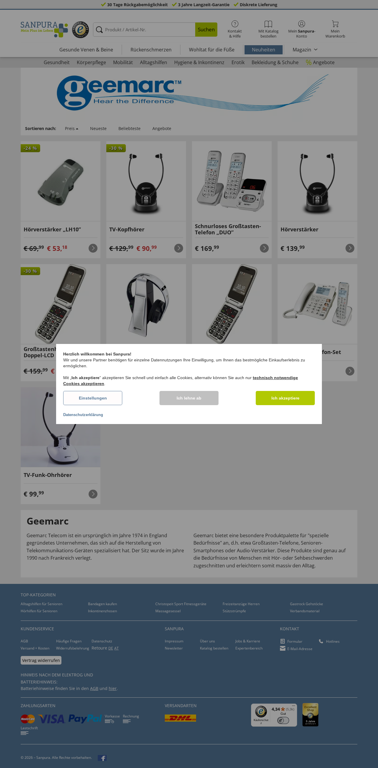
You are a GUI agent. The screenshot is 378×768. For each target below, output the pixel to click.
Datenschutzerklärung (83, 415)
